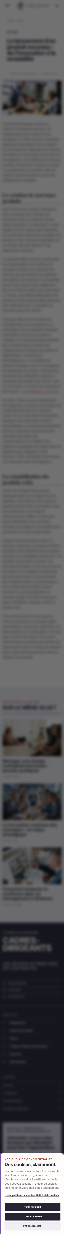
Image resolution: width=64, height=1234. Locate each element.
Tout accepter (32, 1216)
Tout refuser (32, 1207)
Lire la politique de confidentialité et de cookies (32, 1195)
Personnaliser (32, 1226)
